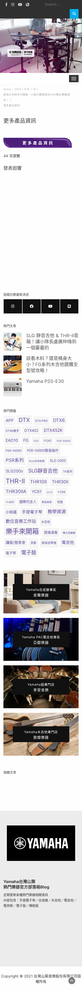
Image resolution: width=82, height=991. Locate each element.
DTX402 (31, 430)
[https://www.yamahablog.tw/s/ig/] (13, 306)
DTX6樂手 (12, 430)
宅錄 (60, 502)
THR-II (15, 481)
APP (9, 420)
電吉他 (68, 542)
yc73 (49, 492)
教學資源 (57, 511)
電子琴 (11, 553)
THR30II (60, 481)
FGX (36, 440)
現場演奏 (51, 533)
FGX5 (47, 440)
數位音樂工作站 (21, 521)
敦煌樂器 (41, 735)
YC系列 (10, 502)
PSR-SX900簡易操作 (43, 451)
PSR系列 (15, 460)
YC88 (61, 492)
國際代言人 (27, 502)
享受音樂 (41, 687)
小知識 (11, 512)
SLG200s (14, 471)
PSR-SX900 (14, 450)
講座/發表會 (15, 542)
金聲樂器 (41, 592)
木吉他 (45, 522)
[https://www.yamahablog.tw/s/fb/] (32, 306)
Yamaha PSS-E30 (45, 381)
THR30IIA (16, 491)
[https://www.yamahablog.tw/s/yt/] (50, 306)
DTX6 (59, 420)
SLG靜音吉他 (43, 471)
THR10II (38, 481)
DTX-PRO (41, 421)
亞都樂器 (41, 640)
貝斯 (33, 543)
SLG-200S (58, 461)
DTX (24, 419)
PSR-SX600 (64, 440)
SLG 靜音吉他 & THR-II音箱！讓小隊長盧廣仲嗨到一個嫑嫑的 (52, 342)
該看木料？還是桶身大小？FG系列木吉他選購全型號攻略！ (52, 364)
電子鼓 (28, 552)
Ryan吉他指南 (37, 461)
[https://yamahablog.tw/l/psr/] (69, 306)
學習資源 (47, 502)
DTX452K (53, 430)
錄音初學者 (49, 543)
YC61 (36, 491)
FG (25, 440)
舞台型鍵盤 (69, 532)
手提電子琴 (32, 512)
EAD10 (12, 440)
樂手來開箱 (22, 531)
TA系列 (67, 471)
